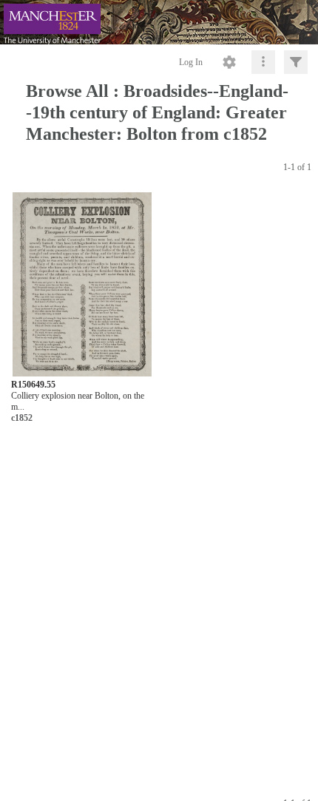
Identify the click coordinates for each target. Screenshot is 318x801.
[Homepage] (159, 22)
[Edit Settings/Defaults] (229, 62)
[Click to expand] (296, 62)
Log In (191, 62)
